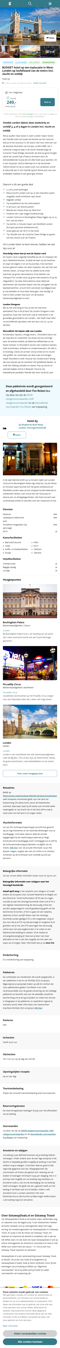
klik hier (38, 1008)
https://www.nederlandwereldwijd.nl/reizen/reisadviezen (30, 795)
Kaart (18, 434)
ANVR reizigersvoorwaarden (34, 1130)
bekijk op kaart (40, 82)
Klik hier (14, 847)
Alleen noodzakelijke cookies (30, 1333)
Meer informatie (10, 1326)
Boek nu (47, 102)
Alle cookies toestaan (30, 1341)
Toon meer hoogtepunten (30, 773)
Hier (34, 1246)
